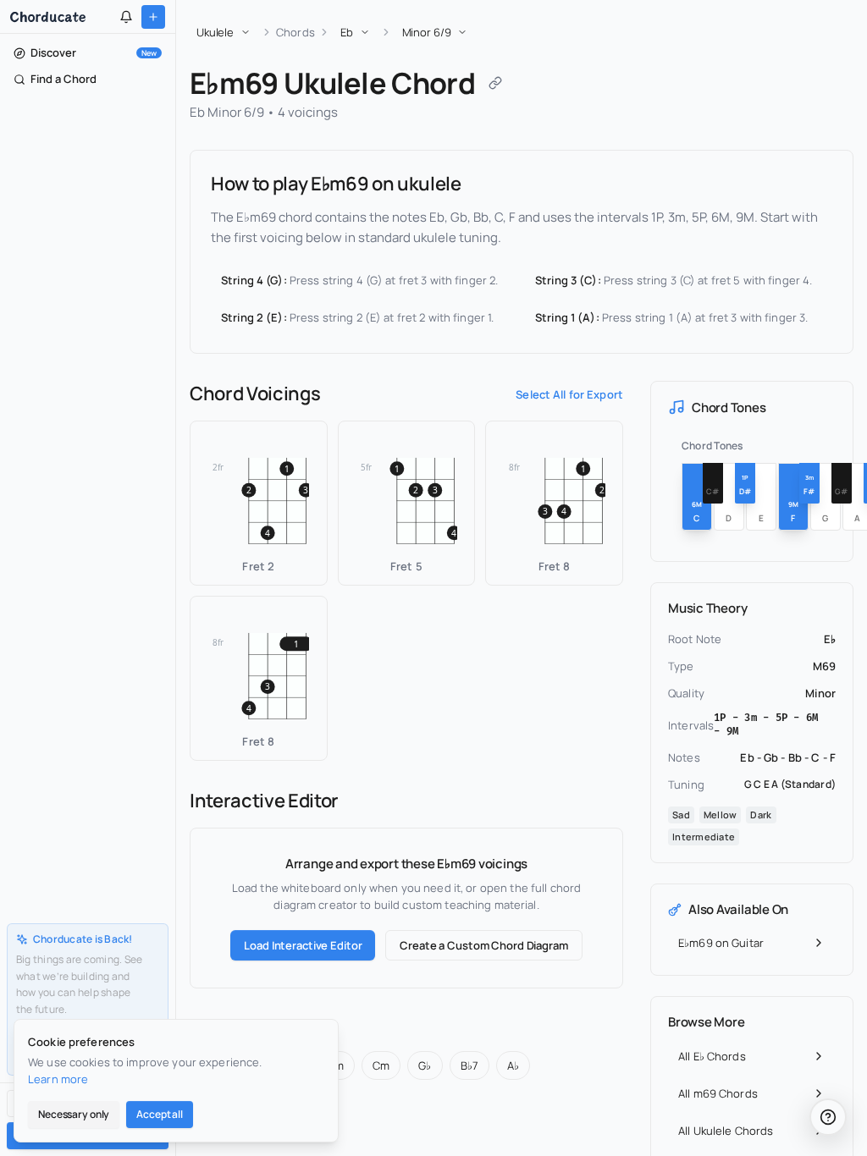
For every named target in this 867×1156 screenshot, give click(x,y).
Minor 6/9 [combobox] (426, 32)
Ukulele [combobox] (215, 32)
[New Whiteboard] (153, 17)
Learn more (58, 1079)
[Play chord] (309, 567)
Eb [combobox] (346, 32)
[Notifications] (126, 17)
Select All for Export (569, 394)
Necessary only (73, 1114)
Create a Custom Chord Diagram (483, 945)
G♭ (424, 1065)
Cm (381, 1065)
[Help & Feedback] (828, 1117)
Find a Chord (63, 78)
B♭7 (469, 1065)
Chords (295, 32)
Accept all (159, 1114)
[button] (259, 503)
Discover (93, 52)
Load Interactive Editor (303, 945)
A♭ (513, 1065)
